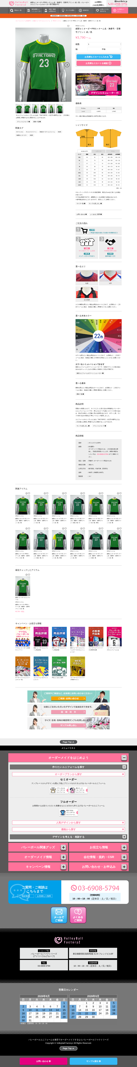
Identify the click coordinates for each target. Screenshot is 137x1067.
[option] (43, 65)
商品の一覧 (17, 10)
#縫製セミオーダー (21, 135)
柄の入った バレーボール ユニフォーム (80, 790)
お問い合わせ (81, 214)
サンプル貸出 (70, 10)
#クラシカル (19, 132)
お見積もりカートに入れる (97, 57)
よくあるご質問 (95, 214)
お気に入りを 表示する (104, 10)
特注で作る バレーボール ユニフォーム (70, 812)
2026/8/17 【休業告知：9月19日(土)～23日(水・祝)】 (68, 16)
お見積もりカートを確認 (97, 63)
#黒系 (31, 135)
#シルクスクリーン (31, 132)
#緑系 (59, 132)
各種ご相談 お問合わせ (52, 10)
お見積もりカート (120, 10)
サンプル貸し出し (94, 203)
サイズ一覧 (80, 203)
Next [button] (67, 64)
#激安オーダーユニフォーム (47, 132)
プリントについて (23, 121)
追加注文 (86, 10)
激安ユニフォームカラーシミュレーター (89, 373)
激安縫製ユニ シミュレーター (36, 10)
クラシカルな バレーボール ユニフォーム (61, 790)
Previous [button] (19, 64)
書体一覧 (36, 121)
